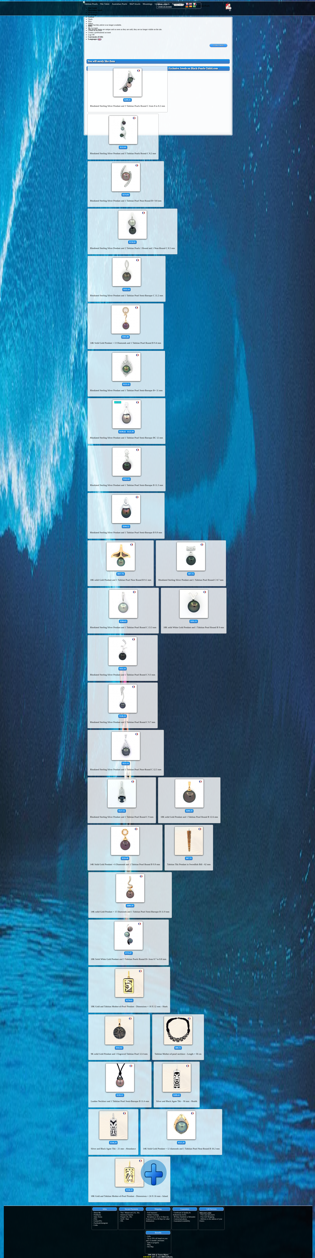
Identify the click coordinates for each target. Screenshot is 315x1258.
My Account (93, 28)
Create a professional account (99, 32)
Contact (96, 1221)
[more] (154, 1173)
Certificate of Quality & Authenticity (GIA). (182, 1214)
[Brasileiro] (194, 7)
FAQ (95, 1219)
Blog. (149, 1245)
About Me (97, 1213)
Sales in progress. (153, 1243)
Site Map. (150, 1247)
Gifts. (149, 1236)
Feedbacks (97, 1215)
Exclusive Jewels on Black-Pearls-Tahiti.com (193, 68)
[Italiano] (194, 4)
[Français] (187, 4)
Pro (101, 1221)
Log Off (91, 35)
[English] (190, 4)
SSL (122, 1221)
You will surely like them (101, 61)
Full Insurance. (152, 1213)
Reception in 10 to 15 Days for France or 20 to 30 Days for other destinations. (158, 1219)
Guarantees (184, 1209)
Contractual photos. (180, 1219)
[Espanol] (190, 7)
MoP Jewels (92, 12)
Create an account (95, 30)
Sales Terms (98, 1217)
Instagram (104, 1223)
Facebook (97, 1223)
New (90, 21)
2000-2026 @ (158, 1256)
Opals (90, 19)
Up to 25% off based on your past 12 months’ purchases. (157, 1239)
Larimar (91, 17)
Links (96, 1225)
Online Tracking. (153, 1215)
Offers (90, 24)
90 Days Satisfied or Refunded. (185, 1217)
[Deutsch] (187, 7)
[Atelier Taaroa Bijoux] (92, 2)
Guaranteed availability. (182, 1221)
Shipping (158, 1209)
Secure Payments (131, 1209)
